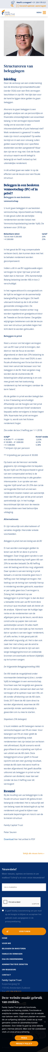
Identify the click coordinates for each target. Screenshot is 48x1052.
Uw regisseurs (9, 969)
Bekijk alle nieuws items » (33, 853)
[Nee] (45, 1022)
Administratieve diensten (15, 964)
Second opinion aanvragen (32, 6)
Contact (6, 975)
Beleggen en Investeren (14, 948)
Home (4, 938)
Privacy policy (24, 1044)
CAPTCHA (6, 893)
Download (9, 839)
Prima (24, 1038)
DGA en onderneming (12, 959)
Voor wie (6, 943)
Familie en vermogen (12, 954)
